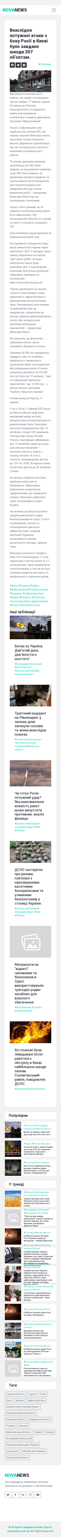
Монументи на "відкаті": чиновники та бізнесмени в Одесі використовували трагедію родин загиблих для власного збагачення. (29, 983)
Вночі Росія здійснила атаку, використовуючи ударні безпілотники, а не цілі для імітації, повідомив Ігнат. (37, 1169)
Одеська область (39, 1195)
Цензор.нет (12, 1451)
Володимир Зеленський (29, 664)
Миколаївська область (18, 1432)
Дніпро (50, 1432)
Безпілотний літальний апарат (22, 1406)
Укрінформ (22, 1089)
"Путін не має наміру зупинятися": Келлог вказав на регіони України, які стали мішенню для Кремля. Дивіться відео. (38, 1221)
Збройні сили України (34, 1451)
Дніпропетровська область (21, 1413)
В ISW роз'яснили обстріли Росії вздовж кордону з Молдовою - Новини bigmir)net (38, 1238)
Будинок (17, 593)
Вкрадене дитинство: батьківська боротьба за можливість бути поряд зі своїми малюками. (36, 1334)
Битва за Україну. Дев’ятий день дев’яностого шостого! (29, 652)
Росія (38, 1162)
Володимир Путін (33, 1213)
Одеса (35, 585)
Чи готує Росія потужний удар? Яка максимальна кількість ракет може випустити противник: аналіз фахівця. (29, 806)
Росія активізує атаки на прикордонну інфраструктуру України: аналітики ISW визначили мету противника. (38, 1372)
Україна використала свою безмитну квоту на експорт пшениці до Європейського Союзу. (37, 1202)
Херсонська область (17, 1457)
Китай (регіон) (24, 667)
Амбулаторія (19, 589)
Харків (38, 1432)
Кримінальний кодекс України (22, 1444)
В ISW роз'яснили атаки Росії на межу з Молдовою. (37, 1313)
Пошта (16, 605)
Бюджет (26, 597)
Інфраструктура (34, 593)
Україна (24, 585)
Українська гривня (34, 1286)
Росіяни (20, 830)
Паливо (37, 1144)
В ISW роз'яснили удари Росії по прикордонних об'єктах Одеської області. (37, 1351)
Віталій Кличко (31, 605)
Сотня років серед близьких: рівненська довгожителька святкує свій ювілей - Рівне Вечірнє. (37, 1296)
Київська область (15, 1419)
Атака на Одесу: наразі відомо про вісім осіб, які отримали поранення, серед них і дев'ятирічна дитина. (38, 1150)
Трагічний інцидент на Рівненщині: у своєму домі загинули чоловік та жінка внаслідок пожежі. (30, 723)
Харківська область (40, 1419)
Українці (23, 1425)
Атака (15, 597)
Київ (14, 585)
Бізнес (37, 1289)
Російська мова (38, 589)
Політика (45, 64)
